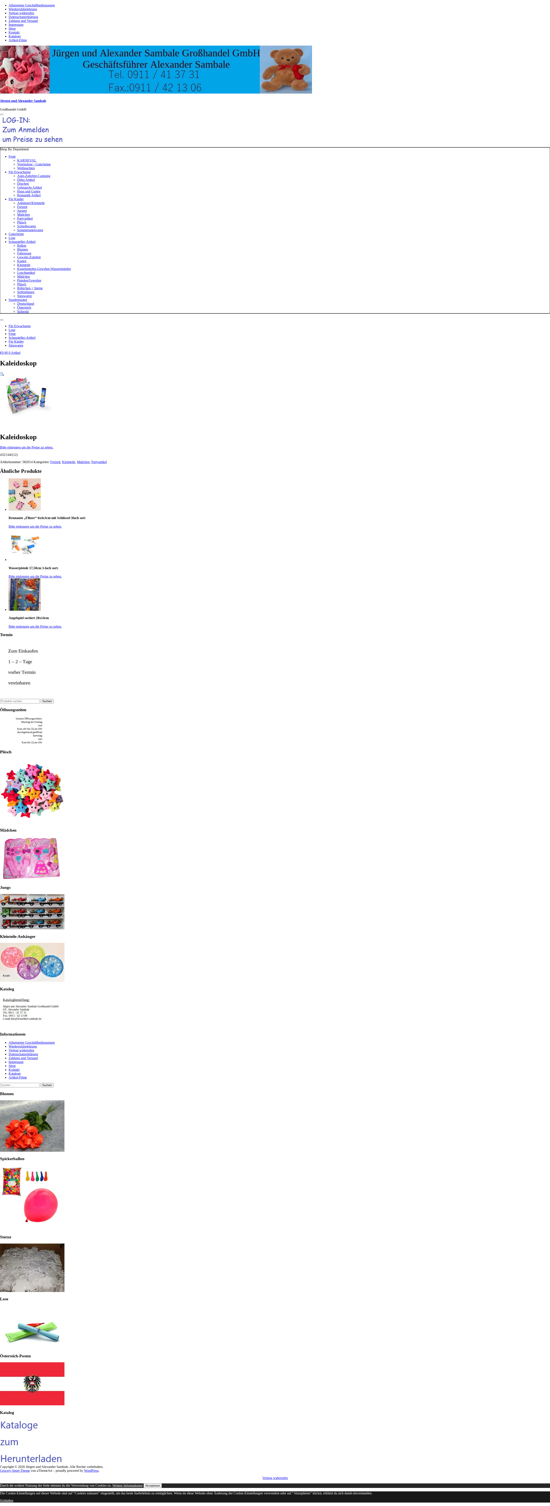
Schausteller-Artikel (22, 242)
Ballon (21, 245)
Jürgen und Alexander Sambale (23, 101)
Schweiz (23, 311)
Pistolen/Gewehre (29, 280)
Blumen (22, 249)
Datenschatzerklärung (23, 17)
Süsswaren (24, 296)
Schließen (6, 1500)
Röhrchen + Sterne (30, 288)
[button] (2, 374)
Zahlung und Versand (23, 21)
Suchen (47, 701)
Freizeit (22, 207)
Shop (12, 28)
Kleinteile (23, 265)
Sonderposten (18, 300)
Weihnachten (26, 168)
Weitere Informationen (127, 1485)
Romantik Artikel (29, 195)
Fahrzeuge (24, 253)
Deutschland (25, 303)
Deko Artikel (26, 180)
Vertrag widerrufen (21, 13)
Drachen (23, 183)
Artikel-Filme (18, 40)
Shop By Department (35, 230)
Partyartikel (25, 218)
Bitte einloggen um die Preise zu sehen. (26, 447)
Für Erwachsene (20, 172)
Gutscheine (16, 234)
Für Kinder (16, 199)
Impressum (16, 24)
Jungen (22, 211)
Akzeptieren (152, 1485)
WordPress (91, 1470)
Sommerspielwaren (30, 230)
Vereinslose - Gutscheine (34, 164)
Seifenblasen (25, 292)
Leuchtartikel (26, 272)
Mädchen (23, 214)
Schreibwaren (26, 226)
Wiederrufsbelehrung (23, 9)
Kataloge (15, 36)
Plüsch (21, 222)
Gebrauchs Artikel (29, 187)
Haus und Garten (28, 191)
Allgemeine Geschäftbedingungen (32, 5)
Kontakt (14, 32)
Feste (12, 156)
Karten (21, 261)
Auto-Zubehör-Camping (33, 176)
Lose (12, 238)
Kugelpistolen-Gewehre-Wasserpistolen (44, 269)
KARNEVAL (26, 160)
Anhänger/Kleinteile (31, 203)
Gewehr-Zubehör (29, 257)
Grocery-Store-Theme (15, 1470)
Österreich (24, 307)
